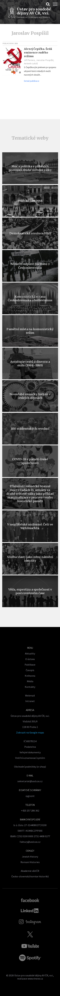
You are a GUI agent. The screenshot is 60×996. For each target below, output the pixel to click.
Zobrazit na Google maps (30, 732)
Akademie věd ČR (30, 870)
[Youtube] (30, 946)
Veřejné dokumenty (30, 752)
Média (30, 681)
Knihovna (30, 675)
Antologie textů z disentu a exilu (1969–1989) (30, 363)
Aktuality (30, 653)
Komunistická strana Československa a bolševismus (30, 298)
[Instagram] (30, 922)
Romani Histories (30, 862)
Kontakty (30, 686)
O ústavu (30, 659)
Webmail (30, 695)
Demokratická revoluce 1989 (30, 233)
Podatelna (30, 746)
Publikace (30, 664)
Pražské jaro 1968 (30, 201)
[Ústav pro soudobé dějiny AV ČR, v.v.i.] (11, 13)
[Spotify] (30, 957)
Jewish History (30, 856)
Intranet (30, 701)
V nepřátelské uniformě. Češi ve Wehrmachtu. (30, 526)
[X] (30, 934)
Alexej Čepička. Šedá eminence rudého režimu (38, 52)
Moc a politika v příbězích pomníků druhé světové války (30, 168)
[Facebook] (30, 900)
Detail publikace (31, 80)
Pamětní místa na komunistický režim (30, 331)
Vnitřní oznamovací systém (30, 757)
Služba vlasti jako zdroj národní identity (30, 558)
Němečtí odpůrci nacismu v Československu (30, 265)
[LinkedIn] (30, 910)
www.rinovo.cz (35, 978)
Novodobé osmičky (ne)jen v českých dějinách (30, 396)
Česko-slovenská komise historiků (30, 876)
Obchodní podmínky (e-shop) (30, 766)
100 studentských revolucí (30, 428)
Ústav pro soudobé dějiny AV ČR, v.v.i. (33, 975)
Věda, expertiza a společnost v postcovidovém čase (30, 591)
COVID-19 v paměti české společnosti (30, 461)
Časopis (30, 670)
